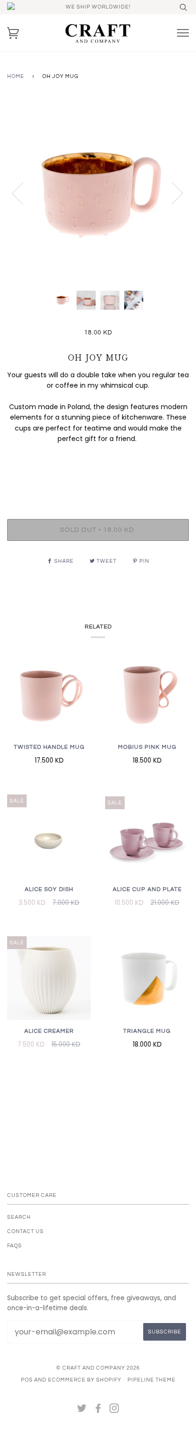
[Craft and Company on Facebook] (98, 1410)
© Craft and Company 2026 (98, 1368)
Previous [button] (23, 193)
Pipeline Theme (151, 1379)
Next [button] (171, 193)
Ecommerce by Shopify (84, 1379)
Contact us (25, 1231)
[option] (98, 193)
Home (15, 76)
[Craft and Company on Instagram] (114, 1410)
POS (27, 1379)
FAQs (14, 1245)
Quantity (98, 479)
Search (19, 1217)
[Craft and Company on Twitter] (82, 1410)
